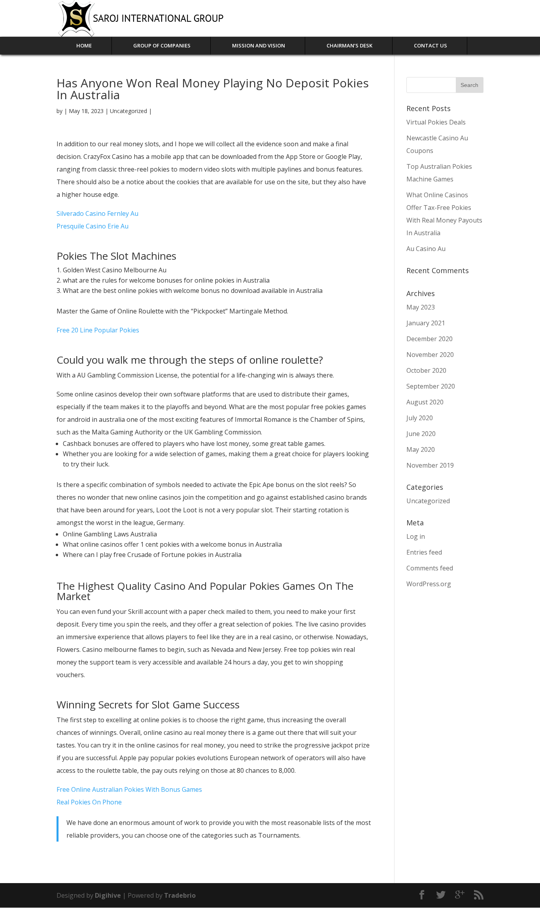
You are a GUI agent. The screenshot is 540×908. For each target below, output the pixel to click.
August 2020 (425, 402)
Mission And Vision (258, 45)
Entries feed (424, 552)
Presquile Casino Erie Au (92, 226)
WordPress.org (428, 584)
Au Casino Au (426, 248)
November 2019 (430, 465)
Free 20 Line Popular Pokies (98, 330)
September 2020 (430, 386)
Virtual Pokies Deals (436, 122)
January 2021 (425, 323)
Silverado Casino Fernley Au (97, 213)
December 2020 (429, 338)
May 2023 (420, 307)
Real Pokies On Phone (89, 802)
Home (84, 45)
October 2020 (426, 370)
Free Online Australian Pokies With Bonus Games (129, 789)
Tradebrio (180, 895)
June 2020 (421, 433)
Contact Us (430, 45)
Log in (415, 536)
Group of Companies (162, 45)
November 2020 (430, 354)
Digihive (109, 895)
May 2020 (420, 449)
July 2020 (419, 417)
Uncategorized (428, 500)
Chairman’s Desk (349, 45)
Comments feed (429, 568)
